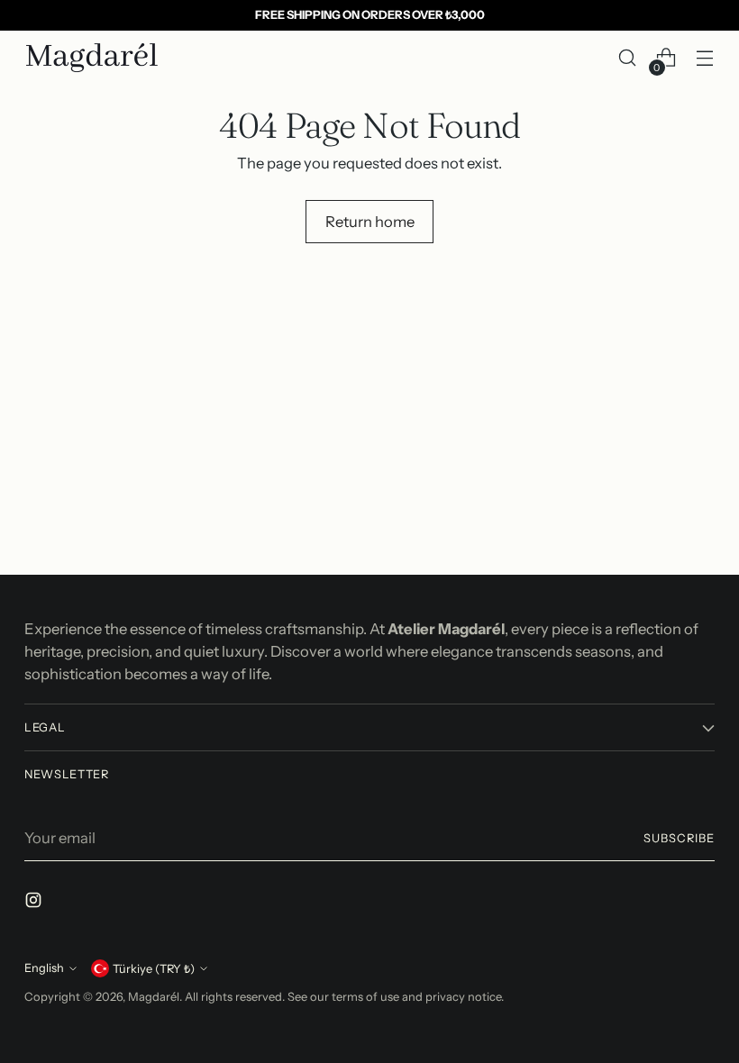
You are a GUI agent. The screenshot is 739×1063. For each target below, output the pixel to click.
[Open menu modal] (705, 58)
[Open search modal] (627, 58)
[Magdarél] (92, 58)
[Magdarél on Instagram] (35, 903)
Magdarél (153, 997)
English (44, 968)
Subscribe (679, 838)
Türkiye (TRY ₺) (154, 969)
